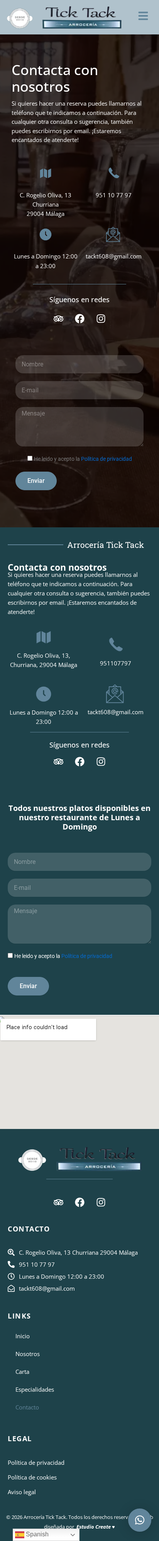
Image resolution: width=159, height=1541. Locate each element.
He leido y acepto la (83, 459)
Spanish (36, 1534)
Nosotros (27, 1354)
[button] (139, 1520)
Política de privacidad (106, 459)
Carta (22, 1371)
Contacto (27, 1407)
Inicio (22, 1336)
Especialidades (34, 1389)
